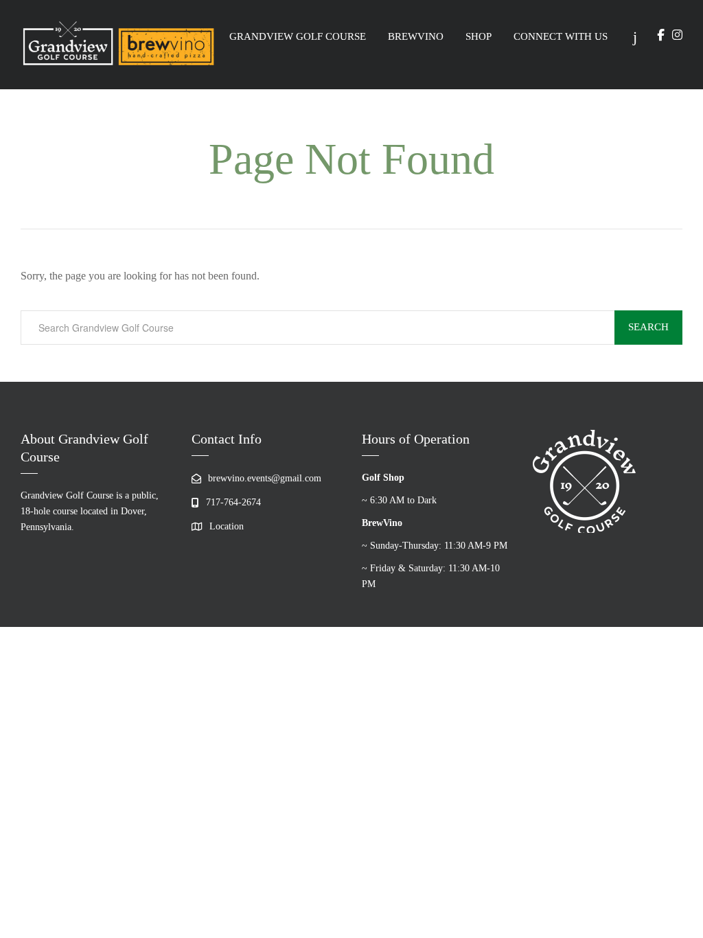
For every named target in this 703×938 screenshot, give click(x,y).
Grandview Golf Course (297, 36)
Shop (478, 36)
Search (648, 326)
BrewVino (415, 36)
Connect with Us (561, 36)
